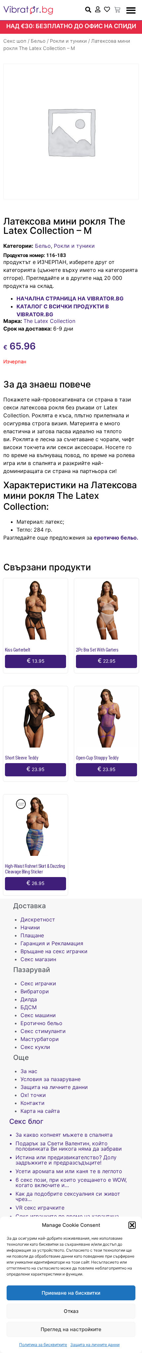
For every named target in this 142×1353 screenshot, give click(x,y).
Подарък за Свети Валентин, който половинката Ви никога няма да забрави (69, 1146)
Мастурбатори (39, 1039)
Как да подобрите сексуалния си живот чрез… (68, 1196)
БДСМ (28, 1007)
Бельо (38, 41)
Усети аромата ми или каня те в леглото (69, 1171)
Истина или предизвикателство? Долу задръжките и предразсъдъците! (66, 1160)
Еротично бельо (41, 1023)
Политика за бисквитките (43, 1344)
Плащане (32, 935)
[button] (132, 1225)
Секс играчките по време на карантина (67, 1216)
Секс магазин (38, 959)
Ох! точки (33, 1095)
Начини (30, 927)
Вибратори (34, 991)
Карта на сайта (40, 1111)
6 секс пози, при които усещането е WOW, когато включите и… (71, 1182)
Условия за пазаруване (50, 1079)
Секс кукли (35, 1047)
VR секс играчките (40, 1207)
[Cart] (117, 10)
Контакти (32, 1103)
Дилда (28, 999)
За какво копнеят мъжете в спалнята (64, 1134)
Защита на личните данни (95, 1344)
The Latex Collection (49, 321)
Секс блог (26, 1121)
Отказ (71, 1311)
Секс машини (38, 1015)
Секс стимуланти (43, 1031)
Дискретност (37, 919)
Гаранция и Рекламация (51, 943)
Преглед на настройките (71, 1329)
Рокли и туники (68, 41)
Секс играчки (38, 983)
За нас (28, 1071)
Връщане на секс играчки (54, 951)
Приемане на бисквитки (71, 1293)
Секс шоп (14, 41)
